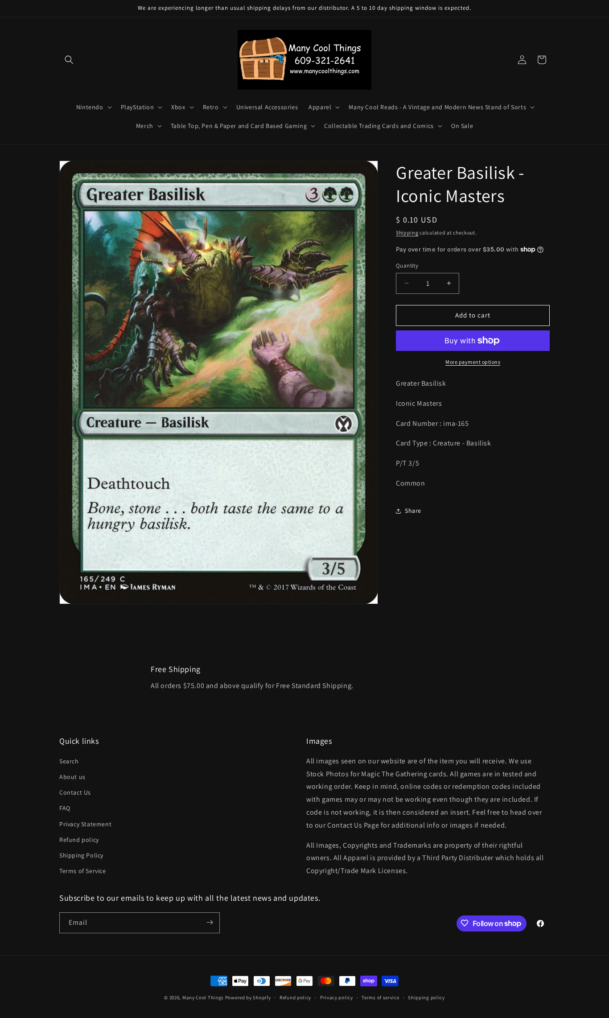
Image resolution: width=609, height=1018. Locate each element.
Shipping (407, 232)
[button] (69, 60)
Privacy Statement (85, 824)
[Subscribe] (209, 922)
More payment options (472, 362)
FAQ (64, 808)
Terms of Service (82, 871)
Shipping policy (426, 997)
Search (69, 761)
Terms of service (380, 997)
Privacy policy (336, 997)
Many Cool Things (203, 997)
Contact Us (75, 793)
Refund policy (79, 840)
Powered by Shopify (248, 997)
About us (72, 777)
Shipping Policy (81, 855)
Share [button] (413, 511)
